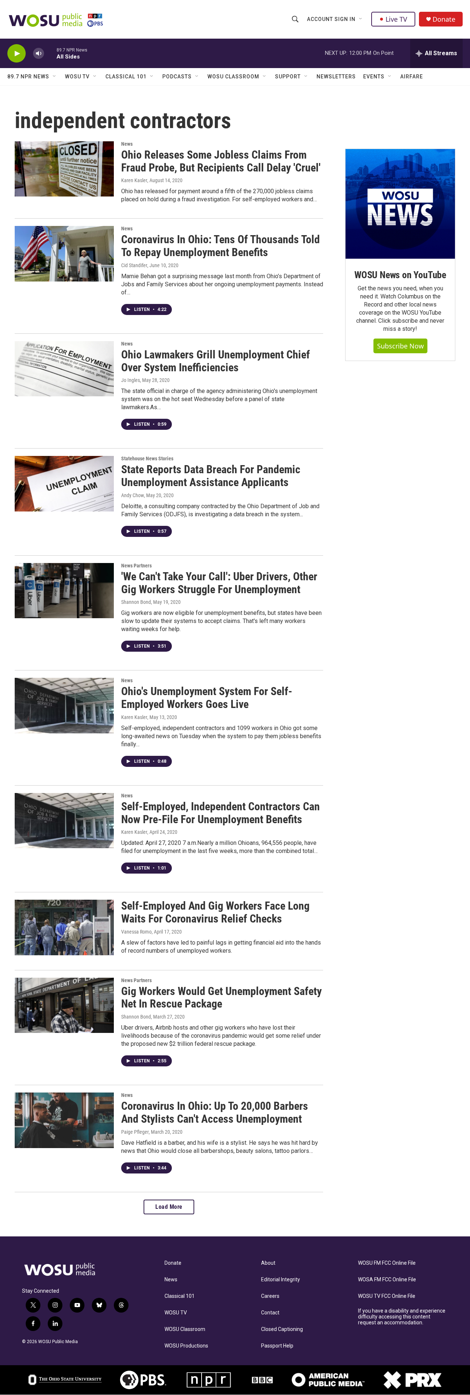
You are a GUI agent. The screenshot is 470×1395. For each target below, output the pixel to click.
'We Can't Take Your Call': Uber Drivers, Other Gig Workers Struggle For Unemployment (219, 583)
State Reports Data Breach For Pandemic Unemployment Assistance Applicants (210, 476)
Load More (168, 1206)
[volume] (38, 53)
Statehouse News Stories (147, 458)
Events (373, 76)
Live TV (396, 19)
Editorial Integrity (280, 1279)
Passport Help (277, 1346)
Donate (444, 19)
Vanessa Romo (136, 932)
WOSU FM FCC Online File (387, 1263)
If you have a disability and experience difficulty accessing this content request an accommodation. (401, 1316)
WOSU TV (77, 76)
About (268, 1263)
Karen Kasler (134, 180)
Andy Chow (132, 495)
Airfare (411, 76)
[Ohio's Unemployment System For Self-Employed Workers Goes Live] (64, 705)
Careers (270, 1296)
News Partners (136, 566)
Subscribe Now (400, 345)
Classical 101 (126, 76)
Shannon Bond (136, 602)
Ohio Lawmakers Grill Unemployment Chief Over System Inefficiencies (215, 361)
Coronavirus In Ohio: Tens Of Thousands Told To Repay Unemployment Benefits (220, 246)
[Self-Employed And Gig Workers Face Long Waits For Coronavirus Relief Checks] (64, 927)
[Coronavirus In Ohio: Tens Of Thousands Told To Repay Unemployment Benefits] (64, 253)
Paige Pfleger (135, 1132)
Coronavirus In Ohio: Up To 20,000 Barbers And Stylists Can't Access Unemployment (214, 1112)
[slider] (50, 53)
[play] (16, 53)
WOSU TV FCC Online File (386, 1296)
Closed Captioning (282, 1329)
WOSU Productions (186, 1346)
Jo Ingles (130, 380)
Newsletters (336, 76)
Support (288, 76)
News (127, 144)
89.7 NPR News (28, 76)
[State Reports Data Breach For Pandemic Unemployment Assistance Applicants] (64, 483)
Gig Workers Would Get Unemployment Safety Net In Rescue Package (221, 997)
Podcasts (177, 76)
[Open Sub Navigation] (361, 19)
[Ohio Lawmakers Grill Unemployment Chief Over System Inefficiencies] (64, 368)
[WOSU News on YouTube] (400, 204)
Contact (270, 1313)
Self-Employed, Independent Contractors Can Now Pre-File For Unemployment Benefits (220, 813)
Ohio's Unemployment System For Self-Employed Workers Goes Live (206, 698)
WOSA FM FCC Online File (387, 1279)
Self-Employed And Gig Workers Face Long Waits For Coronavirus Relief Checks (215, 912)
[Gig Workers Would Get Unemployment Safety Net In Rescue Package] (64, 1005)
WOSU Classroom (233, 76)
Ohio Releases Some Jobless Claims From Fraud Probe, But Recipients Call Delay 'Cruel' (221, 161)
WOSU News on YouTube (400, 274)
